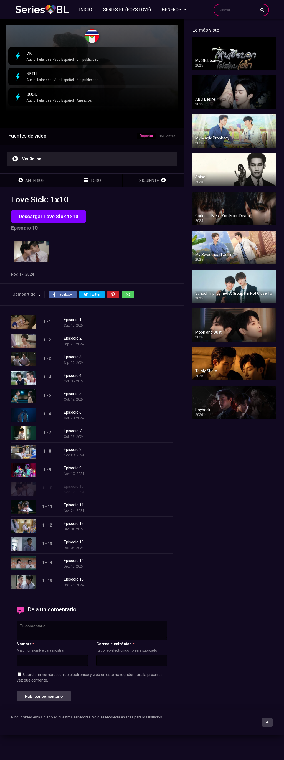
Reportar (146, 136)
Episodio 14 (74, 560)
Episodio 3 (73, 357)
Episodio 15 (74, 579)
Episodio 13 (74, 542)
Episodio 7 (73, 431)
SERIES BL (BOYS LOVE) (127, 9)
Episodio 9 (73, 468)
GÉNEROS (171, 9)
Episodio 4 (73, 375)
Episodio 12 (74, 523)
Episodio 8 (73, 449)
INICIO (85, 9)
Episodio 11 (74, 505)
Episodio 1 (73, 319)
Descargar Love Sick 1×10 (48, 216)
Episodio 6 (73, 412)
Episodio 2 (73, 338)
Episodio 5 (73, 394)
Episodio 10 (74, 486)
